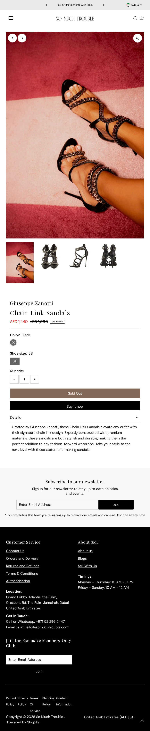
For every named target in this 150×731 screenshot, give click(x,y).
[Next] (103, 5)
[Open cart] (142, 18)
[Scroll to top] (142, 720)
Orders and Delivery (22, 558)
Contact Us (15, 551)
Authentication (18, 581)
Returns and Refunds (22, 566)
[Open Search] (135, 18)
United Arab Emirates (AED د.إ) (108, 717)
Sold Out (75, 393)
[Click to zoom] (137, 38)
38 (16, 362)
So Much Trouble (50, 716)
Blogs (82, 558)
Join (115, 504)
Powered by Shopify (23, 722)
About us (85, 551)
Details (15, 417)
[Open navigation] (22, 18)
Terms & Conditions (22, 573)
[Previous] (46, 5)
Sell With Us (87, 566)
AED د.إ (135, 4)
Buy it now (75, 406)
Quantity (17, 371)
